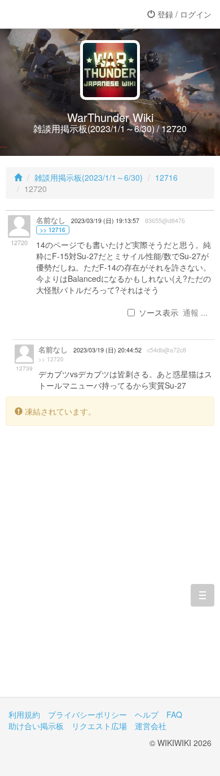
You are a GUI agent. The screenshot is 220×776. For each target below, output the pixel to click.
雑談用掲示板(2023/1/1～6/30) (88, 177)
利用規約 (24, 714)
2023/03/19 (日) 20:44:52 (107, 350)
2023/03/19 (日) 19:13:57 (105, 220)
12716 (166, 177)
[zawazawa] (53, 14)
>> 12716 (52, 230)
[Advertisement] (110, 570)
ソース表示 (158, 312)
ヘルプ (147, 714)
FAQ (174, 714)
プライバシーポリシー (87, 714)
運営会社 (150, 725)
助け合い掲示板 (36, 725)
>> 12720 (51, 359)
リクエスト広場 (99, 725)
